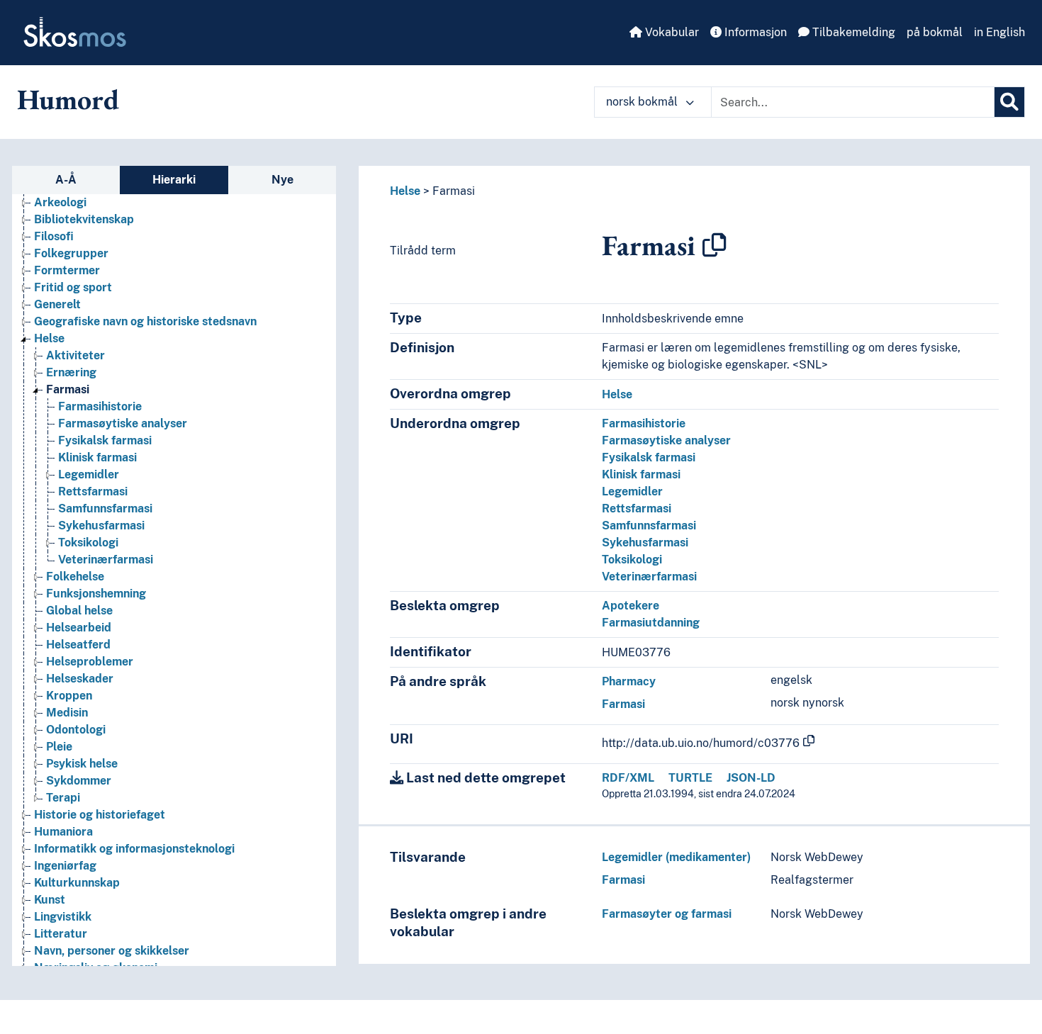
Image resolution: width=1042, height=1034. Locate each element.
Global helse (79, 610)
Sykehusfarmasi (101, 525)
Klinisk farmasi (97, 457)
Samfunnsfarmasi (105, 508)
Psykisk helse (82, 763)
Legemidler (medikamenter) (676, 857)
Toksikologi (88, 542)
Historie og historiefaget (99, 814)
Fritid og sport (73, 287)
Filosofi (54, 236)
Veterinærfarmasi (105, 559)
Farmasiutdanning (651, 622)
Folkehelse (75, 576)
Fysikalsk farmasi (105, 440)
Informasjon (754, 32)
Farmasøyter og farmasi (667, 914)
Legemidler (88, 474)
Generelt (57, 304)
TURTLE (690, 778)
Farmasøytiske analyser (122, 423)
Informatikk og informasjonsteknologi (134, 848)
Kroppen (69, 695)
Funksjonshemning (96, 593)
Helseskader (79, 678)
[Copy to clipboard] (714, 245)
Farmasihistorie (100, 406)
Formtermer (67, 270)
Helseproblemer (89, 661)
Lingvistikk (62, 916)
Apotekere (630, 605)
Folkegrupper (71, 253)
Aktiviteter (75, 355)
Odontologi (76, 729)
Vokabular (670, 32)
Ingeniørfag (65, 865)
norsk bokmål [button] (643, 101)
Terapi (63, 797)
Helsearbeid (78, 627)
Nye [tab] (282, 179)
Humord (68, 99)
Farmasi (67, 389)
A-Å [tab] (66, 179)
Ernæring (71, 372)
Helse (49, 338)
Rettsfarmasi (93, 491)
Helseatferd (78, 644)
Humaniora (63, 831)
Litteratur (60, 933)
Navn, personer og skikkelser (111, 950)
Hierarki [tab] (174, 179)
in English (999, 32)
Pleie (59, 746)
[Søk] (1009, 102)
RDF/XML (628, 778)
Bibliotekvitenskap (84, 219)
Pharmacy (629, 681)
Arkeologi (60, 202)
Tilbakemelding (852, 32)
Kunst (49, 899)
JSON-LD (751, 778)
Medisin (67, 712)
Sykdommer (78, 780)
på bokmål (935, 32)
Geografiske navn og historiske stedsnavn (145, 321)
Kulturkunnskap (77, 882)
